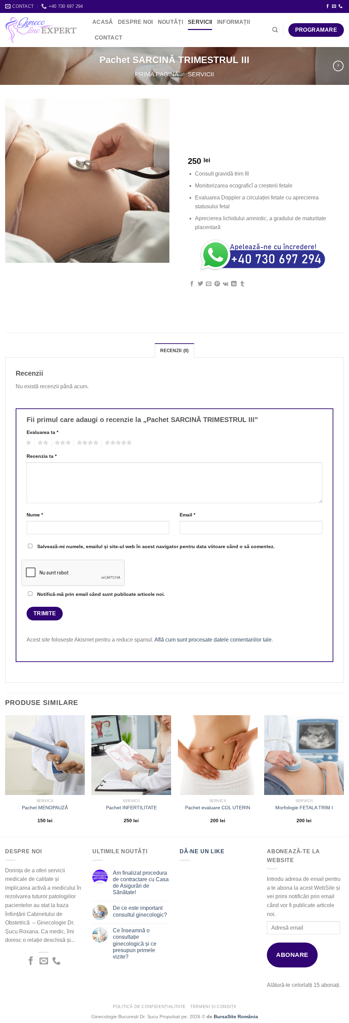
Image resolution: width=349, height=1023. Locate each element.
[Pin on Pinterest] (217, 284)
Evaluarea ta (42, 432)
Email (187, 514)
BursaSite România (236, 1016)
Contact (108, 38)
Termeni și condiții (213, 1006)
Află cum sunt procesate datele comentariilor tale (213, 640)
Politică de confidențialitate (149, 1006)
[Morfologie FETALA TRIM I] (304, 755)
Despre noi (135, 22)
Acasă (102, 22)
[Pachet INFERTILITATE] (131, 755)
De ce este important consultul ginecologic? (140, 911)
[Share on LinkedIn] (234, 284)
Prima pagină (157, 74)
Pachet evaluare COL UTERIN (217, 807)
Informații (233, 22)
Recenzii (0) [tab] (174, 350)
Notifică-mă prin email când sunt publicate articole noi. (101, 594)
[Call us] (340, 6)
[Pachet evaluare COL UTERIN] (218, 755)
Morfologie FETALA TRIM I (304, 807)
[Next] (343, 775)
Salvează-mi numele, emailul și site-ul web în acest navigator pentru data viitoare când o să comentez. (156, 546)
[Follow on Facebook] (327, 6)
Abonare (292, 954)
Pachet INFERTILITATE (131, 807)
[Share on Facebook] (192, 284)
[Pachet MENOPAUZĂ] (45, 755)
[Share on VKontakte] (225, 284)
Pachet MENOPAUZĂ (45, 807)
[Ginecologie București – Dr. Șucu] (41, 30)
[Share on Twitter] (200, 284)
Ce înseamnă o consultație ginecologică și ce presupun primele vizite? (134, 944)
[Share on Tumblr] (242, 284)
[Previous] (5, 775)
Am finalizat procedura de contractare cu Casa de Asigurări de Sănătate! (141, 883)
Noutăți (170, 22)
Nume (35, 514)
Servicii (200, 22)
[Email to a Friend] (208, 284)
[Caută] (275, 29)
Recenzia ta (42, 456)
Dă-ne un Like (202, 851)
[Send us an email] (334, 6)
